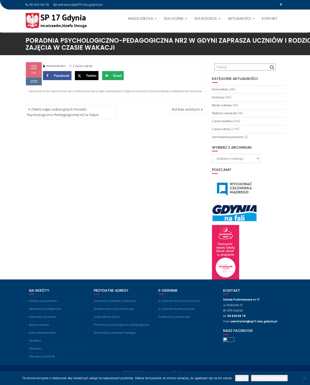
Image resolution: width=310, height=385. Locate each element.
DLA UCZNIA (173, 18)
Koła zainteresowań (42, 333)
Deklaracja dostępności (45, 309)
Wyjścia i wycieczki (224, 113)
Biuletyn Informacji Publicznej (114, 309)
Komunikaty (220, 89)
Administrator (56, 66)
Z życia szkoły (82, 66)
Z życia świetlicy (222, 121)
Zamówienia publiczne (227, 137)
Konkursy (218, 97)
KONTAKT (270, 18)
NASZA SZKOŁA (140, 18)
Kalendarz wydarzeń (42, 317)
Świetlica (35, 341)
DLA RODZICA (205, 18)
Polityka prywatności (43, 301)
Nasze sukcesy (222, 105)
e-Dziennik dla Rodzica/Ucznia (178, 301)
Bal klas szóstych (186, 109)
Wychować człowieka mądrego (115, 333)
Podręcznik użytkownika (174, 317)
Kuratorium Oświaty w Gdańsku (115, 301)
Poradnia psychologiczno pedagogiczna (121, 325)
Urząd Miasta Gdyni (107, 317)
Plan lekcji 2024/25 (42, 356)
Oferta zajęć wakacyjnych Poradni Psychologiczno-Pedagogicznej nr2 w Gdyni (62, 112)
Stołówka (35, 348)
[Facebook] (280, 4)
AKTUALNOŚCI (239, 18)
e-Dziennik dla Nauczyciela (176, 309)
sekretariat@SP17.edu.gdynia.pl (80, 4)
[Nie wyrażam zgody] (304, 378)
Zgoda (242, 378)
